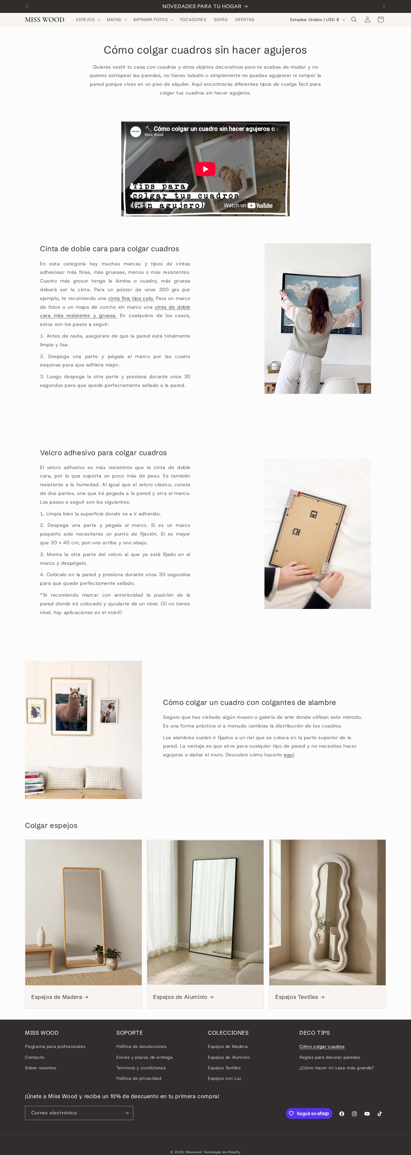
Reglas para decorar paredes (329, 1057)
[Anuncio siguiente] (384, 6)
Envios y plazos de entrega (144, 1057)
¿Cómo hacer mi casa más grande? (336, 1067)
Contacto (35, 1057)
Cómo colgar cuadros (322, 1046)
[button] (88, 19)
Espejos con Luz (225, 1078)
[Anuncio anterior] (27, 6)
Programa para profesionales (55, 1046)
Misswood (194, 1152)
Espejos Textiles (296, 996)
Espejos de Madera (56, 996)
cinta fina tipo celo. (131, 298)
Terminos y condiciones (141, 1067)
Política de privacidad (138, 1078)
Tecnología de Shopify (222, 1152)
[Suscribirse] (126, 1113)
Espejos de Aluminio (180, 996)
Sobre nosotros (40, 1067)
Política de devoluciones (141, 1046)
